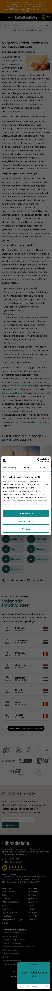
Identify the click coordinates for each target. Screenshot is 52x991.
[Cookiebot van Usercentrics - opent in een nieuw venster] (37, 460)
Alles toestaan (26, 513)
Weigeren (26, 529)
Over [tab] (42, 467)
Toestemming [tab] (9, 467)
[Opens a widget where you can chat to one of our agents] (33, 975)
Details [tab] (26, 467)
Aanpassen (24, 521)
